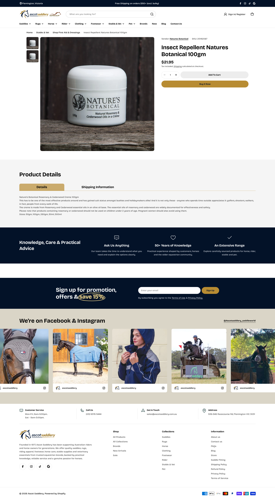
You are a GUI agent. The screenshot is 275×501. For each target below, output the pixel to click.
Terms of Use (178, 298)
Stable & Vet (42, 32)
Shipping (178, 66)
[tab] (41, 187)
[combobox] (111, 14)
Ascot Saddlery (36, 493)
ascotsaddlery (12, 388)
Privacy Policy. (195, 298)
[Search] (152, 14)
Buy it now (205, 84)
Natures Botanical (179, 39)
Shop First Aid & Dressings (66, 32)
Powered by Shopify (55, 493)
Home (29, 32)
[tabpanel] (137, 205)
